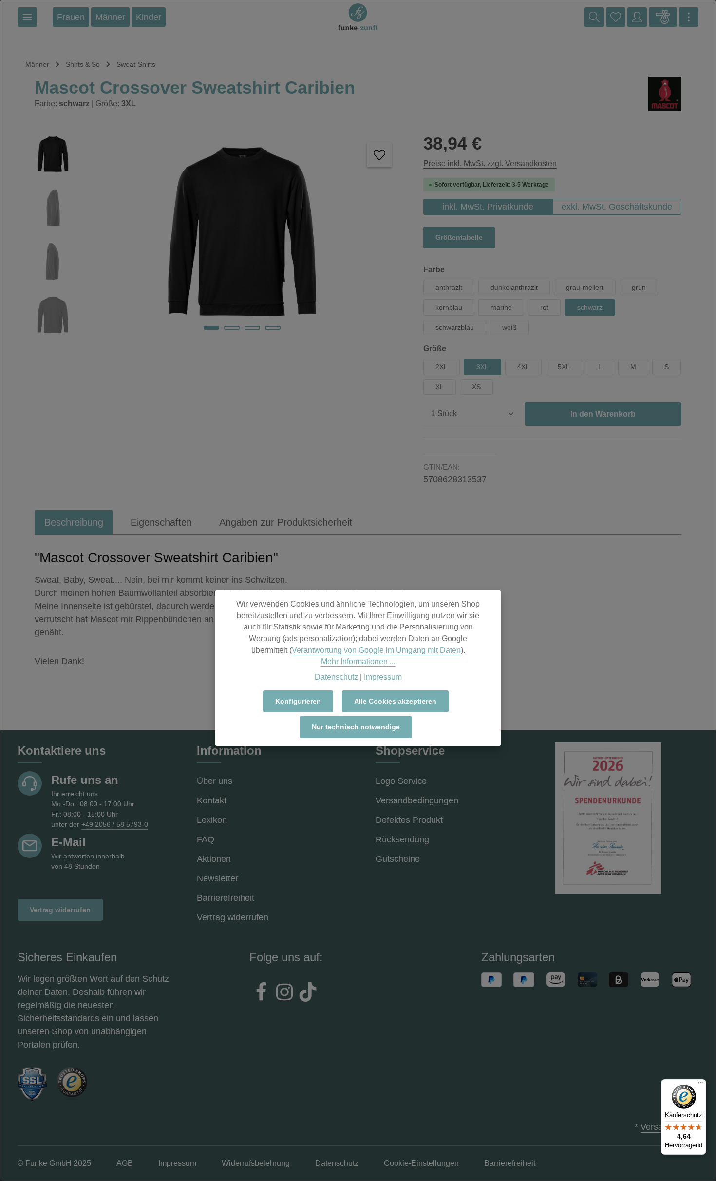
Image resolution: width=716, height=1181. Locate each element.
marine (501, 307)
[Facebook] (261, 993)
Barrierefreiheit (225, 898)
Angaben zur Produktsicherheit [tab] (285, 522)
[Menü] (27, 17)
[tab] (74, 522)
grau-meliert (584, 287)
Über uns (214, 781)
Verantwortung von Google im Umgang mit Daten (376, 650)
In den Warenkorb (603, 414)
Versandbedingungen (417, 800)
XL (439, 387)
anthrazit (448, 287)
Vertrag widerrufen (60, 910)
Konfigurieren (298, 701)
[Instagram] (284, 993)
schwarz (590, 307)
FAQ (205, 839)
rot (544, 307)
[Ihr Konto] (637, 17)
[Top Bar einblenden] (688, 17)
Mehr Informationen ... (358, 661)
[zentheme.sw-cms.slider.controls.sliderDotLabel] (211, 328)
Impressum (383, 677)
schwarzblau (454, 327)
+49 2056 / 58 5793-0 (114, 824)
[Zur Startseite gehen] (358, 17)
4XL (523, 367)
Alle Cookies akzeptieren (395, 701)
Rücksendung (402, 839)
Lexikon (212, 820)
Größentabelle (459, 237)
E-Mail (68, 842)
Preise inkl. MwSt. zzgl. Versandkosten (490, 163)
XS (476, 387)
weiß (509, 327)
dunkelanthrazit (514, 287)
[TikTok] (308, 993)
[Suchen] (594, 17)
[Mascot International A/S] (664, 94)
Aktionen (214, 859)
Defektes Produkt (409, 820)
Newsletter (217, 878)
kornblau (448, 307)
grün (639, 287)
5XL (564, 367)
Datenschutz (336, 677)
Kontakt (211, 800)
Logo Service (401, 781)
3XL (482, 367)
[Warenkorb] (663, 17)
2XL (441, 367)
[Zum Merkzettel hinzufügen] (379, 154)
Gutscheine (398, 859)
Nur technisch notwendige (356, 727)
